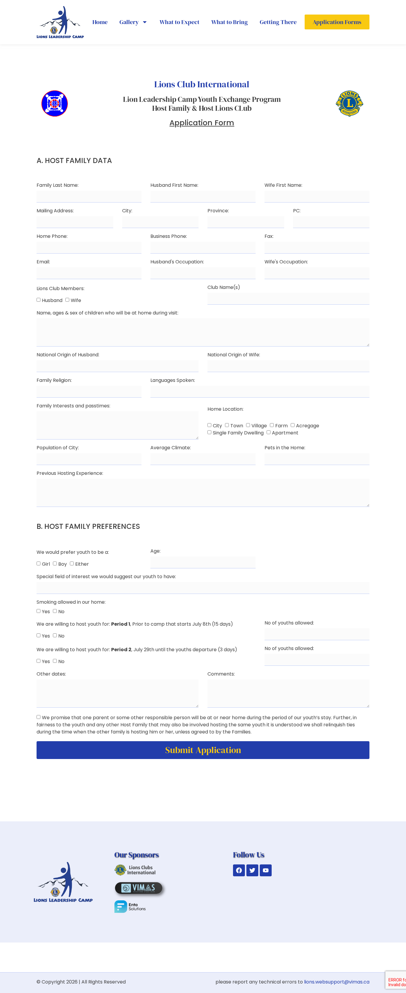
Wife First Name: (283, 186)
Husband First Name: (174, 186)
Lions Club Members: (60, 289)
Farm (281, 425)
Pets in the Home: (285, 448)
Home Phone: (52, 237)
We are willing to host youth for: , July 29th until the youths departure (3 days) (137, 650)
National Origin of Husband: (68, 355)
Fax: (269, 237)
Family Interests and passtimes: (73, 406)
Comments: (221, 674)
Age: (155, 551)
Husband (52, 300)
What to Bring (229, 22)
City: (127, 211)
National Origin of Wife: (233, 355)
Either (82, 563)
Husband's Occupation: (177, 262)
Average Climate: (170, 448)
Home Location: (225, 409)
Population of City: (58, 448)
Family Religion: (54, 381)
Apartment (285, 432)
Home (100, 22)
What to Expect (179, 22)
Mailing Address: (55, 211)
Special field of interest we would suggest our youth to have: (106, 577)
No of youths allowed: (289, 623)
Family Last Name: (57, 186)
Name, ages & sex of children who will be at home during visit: (107, 313)
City (217, 425)
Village (259, 425)
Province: (218, 211)
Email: (43, 262)
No (61, 611)
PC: (296, 211)
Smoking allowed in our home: (71, 602)
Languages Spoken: (172, 381)
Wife (76, 300)
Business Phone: (168, 237)
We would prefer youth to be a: (73, 553)
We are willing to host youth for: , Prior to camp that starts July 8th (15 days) (135, 624)
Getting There (278, 22)
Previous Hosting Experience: (70, 474)
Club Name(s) (223, 288)
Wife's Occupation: (286, 262)
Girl (46, 563)
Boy (62, 563)
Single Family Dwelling (238, 432)
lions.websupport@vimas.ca (336, 981)
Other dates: (51, 674)
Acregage (307, 425)
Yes (46, 611)
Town (236, 425)
